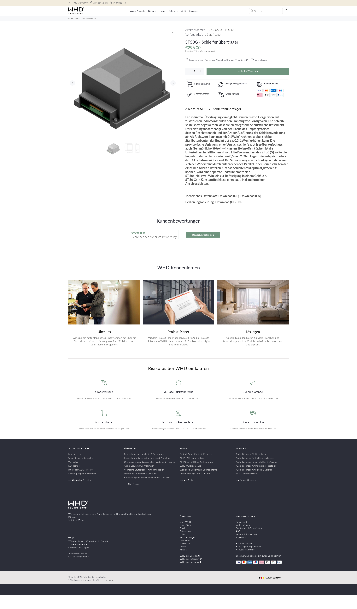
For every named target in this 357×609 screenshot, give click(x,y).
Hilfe (182, 534)
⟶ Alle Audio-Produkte (79, 480)
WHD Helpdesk (119, 3)
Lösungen (253, 332)
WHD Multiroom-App (190, 465)
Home (70, 19)
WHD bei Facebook (189, 562)
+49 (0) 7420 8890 (79, 3)
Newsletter (185, 543)
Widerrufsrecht (243, 525)
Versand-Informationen (247, 534)
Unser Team (185, 525)
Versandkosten (261, 60)
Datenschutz (242, 522)
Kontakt (183, 549)
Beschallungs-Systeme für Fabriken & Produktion (147, 458)
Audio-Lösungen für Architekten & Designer (257, 461)
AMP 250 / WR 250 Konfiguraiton (196, 461)
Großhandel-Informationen (249, 528)
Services (184, 528)
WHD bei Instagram (190, 558)
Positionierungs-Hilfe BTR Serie (195, 473)
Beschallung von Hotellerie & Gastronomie (144, 454)
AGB (238, 531)
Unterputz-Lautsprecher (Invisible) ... (141, 473)
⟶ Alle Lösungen (132, 484)
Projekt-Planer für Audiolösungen (196, 454)
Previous (72, 83)
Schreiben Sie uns (100, 3)
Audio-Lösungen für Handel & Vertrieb (254, 469)
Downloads (185, 540)
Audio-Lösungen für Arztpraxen (139, 465)
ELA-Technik (74, 465)
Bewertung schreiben (203, 234)
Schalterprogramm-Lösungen (82, 473)
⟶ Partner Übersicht (246, 480)
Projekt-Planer (178, 332)
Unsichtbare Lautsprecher (80, 458)
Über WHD (185, 522)
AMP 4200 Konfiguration (192, 458)
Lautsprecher (74, 454)
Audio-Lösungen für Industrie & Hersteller (256, 465)
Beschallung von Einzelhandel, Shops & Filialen (147, 477)
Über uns (104, 332)
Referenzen (185, 531)
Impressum (241, 537)
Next (173, 83)
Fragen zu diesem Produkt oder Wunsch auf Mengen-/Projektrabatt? (218, 60)
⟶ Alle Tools (186, 480)
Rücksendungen (187, 537)
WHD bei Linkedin (189, 555)
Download (225, 196)
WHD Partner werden (246, 473)
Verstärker (73, 461)
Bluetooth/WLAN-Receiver (81, 469)
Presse (183, 546)
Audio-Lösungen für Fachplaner (251, 454)
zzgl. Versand (107, 580)
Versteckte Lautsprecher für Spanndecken (144, 469)
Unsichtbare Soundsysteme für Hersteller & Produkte (149, 461)
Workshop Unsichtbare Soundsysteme (198, 469)
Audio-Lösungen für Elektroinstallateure (255, 458)
